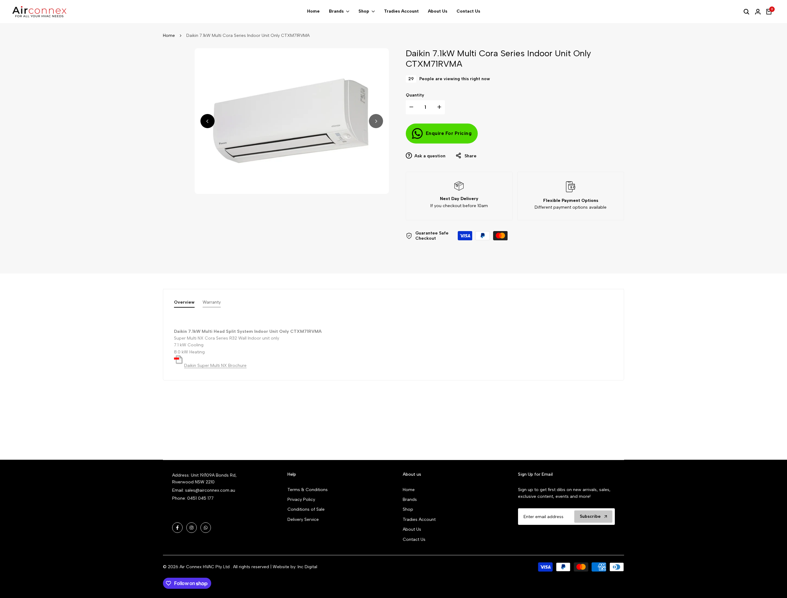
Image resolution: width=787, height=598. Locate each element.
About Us (412, 529)
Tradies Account (419, 519)
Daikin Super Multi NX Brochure (215, 365)
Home (169, 35)
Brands (410, 499)
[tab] (184, 304)
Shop (408, 509)
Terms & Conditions (307, 489)
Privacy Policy (301, 499)
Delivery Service (303, 519)
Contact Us (414, 539)
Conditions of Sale (306, 509)
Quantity (415, 95)
